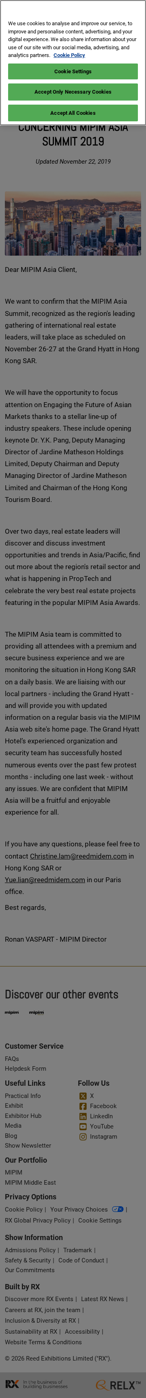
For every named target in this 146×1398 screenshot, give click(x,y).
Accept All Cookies (72, 113)
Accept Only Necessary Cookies (73, 92)
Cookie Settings (73, 71)
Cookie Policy (69, 55)
